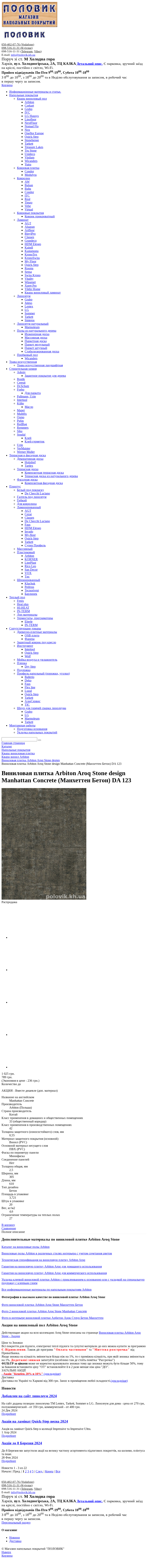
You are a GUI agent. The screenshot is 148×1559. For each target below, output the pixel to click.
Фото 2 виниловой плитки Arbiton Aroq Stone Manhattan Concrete (44, 1311)
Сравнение (9, 1228)
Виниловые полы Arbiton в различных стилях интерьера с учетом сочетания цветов (57, 1253)
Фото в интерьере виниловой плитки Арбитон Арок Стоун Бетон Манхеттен (52, 1317)
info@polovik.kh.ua (23, 54)
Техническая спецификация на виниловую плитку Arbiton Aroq (43, 1260)
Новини (14, 1537)
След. (39, 1471)
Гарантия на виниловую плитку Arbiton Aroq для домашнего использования (52, 1266)
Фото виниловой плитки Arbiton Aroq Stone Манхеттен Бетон (42, 1304)
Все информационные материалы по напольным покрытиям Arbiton (47, 1289)
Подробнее (9, 1413)
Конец (49, 1471)
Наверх (6, 1552)
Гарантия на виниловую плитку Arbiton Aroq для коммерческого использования (54, 1273)
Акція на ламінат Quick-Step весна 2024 (35, 1421)
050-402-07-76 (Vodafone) (18, 44)
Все (58, 1471)
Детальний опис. (90, 64)
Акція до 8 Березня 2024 (22, 1443)
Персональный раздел (16, 1522)
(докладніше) (119, 1380)
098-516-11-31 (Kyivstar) (17, 47)
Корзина (7, 85)
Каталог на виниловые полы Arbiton (26, 1246)
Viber (37, 51)
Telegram (27, 51)
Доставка (15, 1541)
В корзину (8, 1225)
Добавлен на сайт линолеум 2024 (29, 1396)
